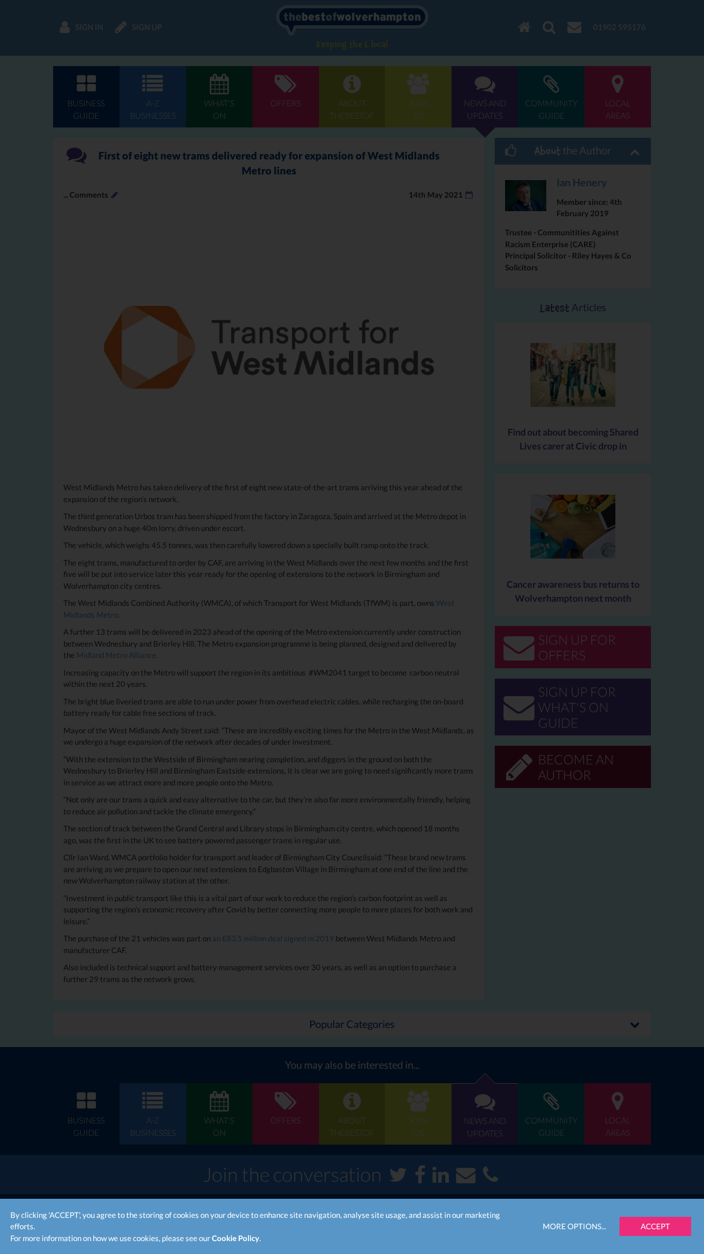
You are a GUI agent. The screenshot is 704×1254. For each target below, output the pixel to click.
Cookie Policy (235, 1238)
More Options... (574, 1226)
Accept (655, 1226)
